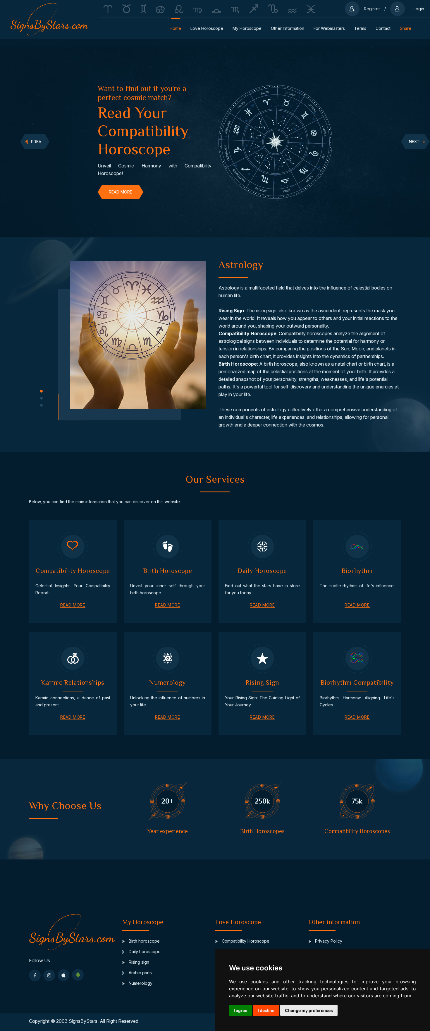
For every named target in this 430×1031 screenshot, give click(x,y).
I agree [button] (240, 1010)
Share (405, 28)
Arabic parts (140, 972)
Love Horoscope (206, 28)
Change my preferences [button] (309, 1010)
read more (120, 191)
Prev (36, 141)
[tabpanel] (154, 141)
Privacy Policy (328, 940)
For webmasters (329, 28)
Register (372, 8)
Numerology (140, 983)
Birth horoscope (144, 940)
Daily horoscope (144, 951)
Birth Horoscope (238, 364)
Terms (360, 28)
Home (175, 28)
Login (419, 8)
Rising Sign (231, 311)
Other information (287, 28)
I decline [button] (266, 1010)
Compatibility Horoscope (247, 333)
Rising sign (138, 962)
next (414, 141)
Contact (383, 28)
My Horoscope (247, 28)
